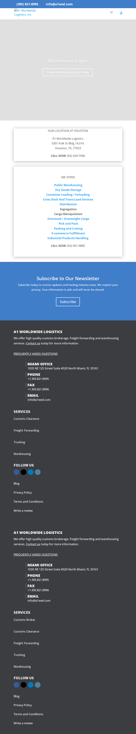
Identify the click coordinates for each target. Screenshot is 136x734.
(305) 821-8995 (27, 4)
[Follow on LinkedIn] (30, 472)
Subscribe (68, 301)
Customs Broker (24, 620)
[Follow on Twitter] (23, 472)
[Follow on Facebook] (16, 472)
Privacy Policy (23, 492)
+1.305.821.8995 (38, 379)
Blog (16, 483)
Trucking (19, 442)
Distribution (68, 204)
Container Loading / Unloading (68, 195)
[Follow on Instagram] (38, 472)
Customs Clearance (26, 419)
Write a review (23, 511)
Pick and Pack (68, 224)
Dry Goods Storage (68, 190)
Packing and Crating (68, 228)
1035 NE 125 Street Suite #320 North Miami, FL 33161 (63, 368)
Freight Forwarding (26, 430)
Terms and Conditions (28, 502)
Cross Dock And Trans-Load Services (68, 199)
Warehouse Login (68, 61)
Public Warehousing (68, 185)
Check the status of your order (68, 72)
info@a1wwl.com (39, 400)
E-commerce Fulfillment (68, 233)
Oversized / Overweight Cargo (68, 219)
